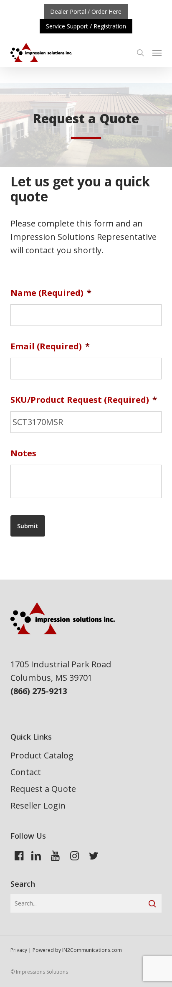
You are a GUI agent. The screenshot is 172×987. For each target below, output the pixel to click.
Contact (25, 772)
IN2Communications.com (92, 950)
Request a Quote (43, 788)
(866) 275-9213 (38, 691)
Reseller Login (38, 805)
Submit (27, 526)
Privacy (18, 950)
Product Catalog (41, 755)
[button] (157, 52)
